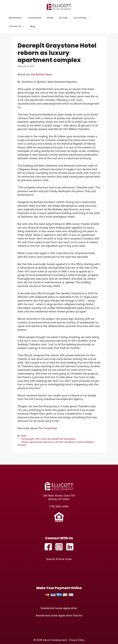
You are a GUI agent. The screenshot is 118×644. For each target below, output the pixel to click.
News (23, 435)
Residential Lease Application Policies (59, 615)
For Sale (63, 17)
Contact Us (15, 26)
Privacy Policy (76, 640)
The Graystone (47, 428)
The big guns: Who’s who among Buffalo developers (48, 438)
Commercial (34, 17)
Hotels (49, 17)
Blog (32, 26)
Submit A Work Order (59, 559)
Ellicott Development (55, 640)
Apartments (15, 17)
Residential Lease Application (59, 608)
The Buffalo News (41, 74)
